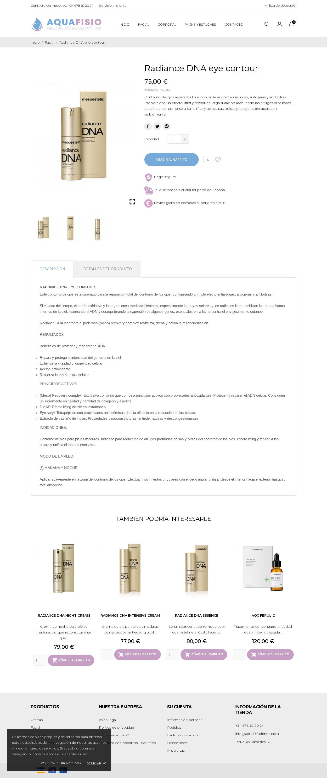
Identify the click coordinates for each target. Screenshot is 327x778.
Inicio (125, 24)
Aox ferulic (263, 615)
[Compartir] (148, 126)
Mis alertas (176, 750)
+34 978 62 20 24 (80, 5)
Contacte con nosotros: (49, 5)
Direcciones (177, 743)
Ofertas (37, 720)
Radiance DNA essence (196, 615)
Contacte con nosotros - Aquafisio (127, 743)
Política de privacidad (61, 763)
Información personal (185, 720)
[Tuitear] (157, 126)
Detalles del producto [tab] (107, 269)
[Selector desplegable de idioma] (279, 25)
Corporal (167, 24)
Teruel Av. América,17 (252, 742)
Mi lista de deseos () (280, 5)
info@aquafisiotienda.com (257, 734)
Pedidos (174, 727)
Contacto (234, 24)
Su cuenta (179, 706)
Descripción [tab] (52, 269)
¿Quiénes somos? (114, 735)
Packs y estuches (200, 24)
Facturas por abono (183, 735)
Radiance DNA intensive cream (130, 615)
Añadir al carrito (171, 159)
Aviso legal (108, 720)
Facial (143, 24)
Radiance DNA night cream (64, 615)
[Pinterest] (166, 126)
